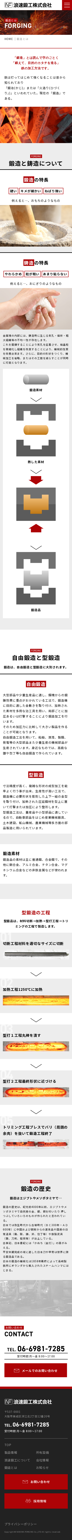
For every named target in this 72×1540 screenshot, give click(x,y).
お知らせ (42, 1467)
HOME (8, 39)
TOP (8, 1444)
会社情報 (42, 1460)
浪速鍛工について (17, 1460)
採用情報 (39, 1501)
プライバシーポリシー (20, 1524)
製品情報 (10, 1452)
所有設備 (42, 1452)
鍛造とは (10, 1467)
